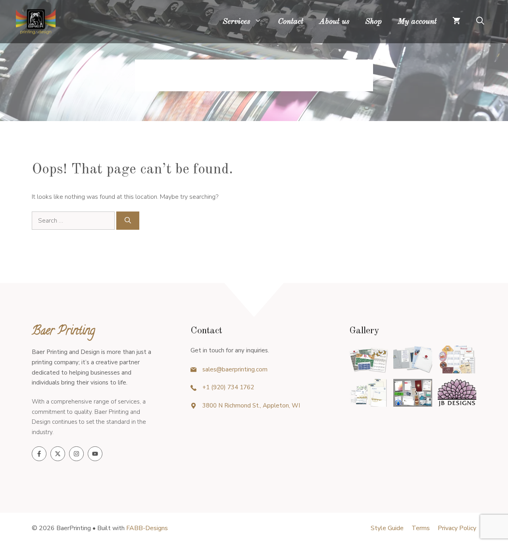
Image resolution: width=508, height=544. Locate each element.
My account (417, 22)
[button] (480, 22)
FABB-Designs (147, 528)
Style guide (387, 528)
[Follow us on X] (57, 453)
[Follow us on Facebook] (39, 453)
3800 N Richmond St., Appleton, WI (251, 405)
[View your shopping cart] (456, 22)
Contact (290, 22)
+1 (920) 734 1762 (228, 387)
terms (421, 528)
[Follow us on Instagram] (76, 453)
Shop (373, 22)
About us (334, 22)
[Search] (127, 220)
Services (236, 22)
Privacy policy (457, 528)
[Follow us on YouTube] (95, 453)
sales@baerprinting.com (234, 369)
